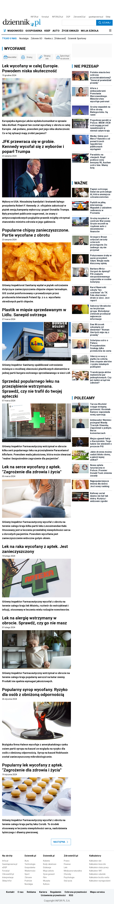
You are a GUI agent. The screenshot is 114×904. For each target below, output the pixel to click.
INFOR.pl (34, 17)
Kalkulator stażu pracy (99, 867)
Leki (65, 867)
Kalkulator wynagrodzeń (100, 881)
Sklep (108, 17)
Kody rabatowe (49, 864)
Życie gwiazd (48, 874)
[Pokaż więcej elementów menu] (110, 30)
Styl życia (68, 881)
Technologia (30, 864)
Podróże (28, 881)
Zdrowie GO (36, 38)
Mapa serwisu (97, 892)
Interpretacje (7, 877)
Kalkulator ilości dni (97, 864)
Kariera (43, 892)
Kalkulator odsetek (97, 874)
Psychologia (69, 877)
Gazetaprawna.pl (9, 864)
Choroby (67, 874)
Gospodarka (30, 867)
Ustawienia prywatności (53, 895)
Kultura (46, 884)
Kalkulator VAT (95, 871)
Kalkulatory (95, 855)
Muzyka (46, 881)
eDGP (4, 867)
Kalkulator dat (95, 861)
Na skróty (7, 855)
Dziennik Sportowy (77, 38)
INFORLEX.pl (57, 17)
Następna (59, 842)
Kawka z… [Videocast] (55, 38)
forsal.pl (45, 17)
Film (45, 877)
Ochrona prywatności (76, 892)
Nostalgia (24, 38)
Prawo (67, 861)
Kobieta (46, 861)
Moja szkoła (48, 871)
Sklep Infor (7, 881)
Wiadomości (30, 871)
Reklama (31, 892)
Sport (27, 874)
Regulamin (55, 892)
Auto (27, 861)
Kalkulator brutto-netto (99, 877)
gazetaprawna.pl (96, 17)
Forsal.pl (5, 871)
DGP (68, 17)
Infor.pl (5, 861)
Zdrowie (28, 877)
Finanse (67, 864)
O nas (20, 892)
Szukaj (106, 22)
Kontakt (10, 892)
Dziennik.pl (30, 855)
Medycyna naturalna (73, 871)
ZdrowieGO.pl (79, 17)
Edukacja (47, 867)
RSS (71, 895)
